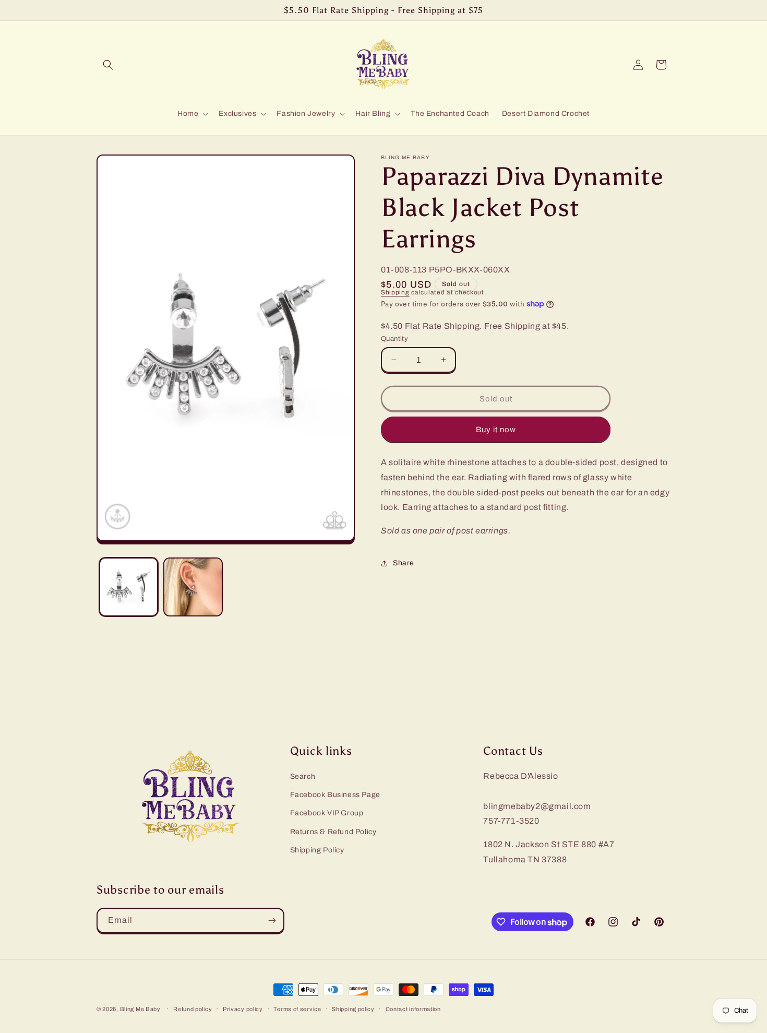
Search (303, 776)
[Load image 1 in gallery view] (128, 586)
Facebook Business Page (335, 795)
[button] (108, 64)
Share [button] (403, 563)
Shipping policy (353, 1009)
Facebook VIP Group (327, 813)
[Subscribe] (271, 920)
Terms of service (297, 1009)
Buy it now (496, 429)
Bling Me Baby (140, 1009)
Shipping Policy (317, 850)
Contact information (413, 1009)
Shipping (395, 292)
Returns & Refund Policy (333, 832)
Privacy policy (243, 1009)
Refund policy (192, 1009)
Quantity (394, 338)
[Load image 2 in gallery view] (192, 586)
